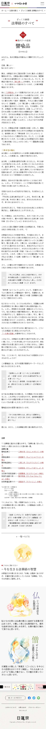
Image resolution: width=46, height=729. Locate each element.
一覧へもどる (24, 536)
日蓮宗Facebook (29, 698)
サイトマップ (23, 710)
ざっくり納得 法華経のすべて (32, 10)
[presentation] (1, 686)
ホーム (4, 10)
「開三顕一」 (18, 81)
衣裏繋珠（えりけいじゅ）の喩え (31, 473)
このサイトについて (10, 707)
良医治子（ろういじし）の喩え (30, 481)
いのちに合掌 (21, 3)
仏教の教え (14, 10)
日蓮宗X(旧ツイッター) (34, 698)
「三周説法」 (10, 92)
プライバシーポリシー (34, 707)
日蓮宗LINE (38, 698)
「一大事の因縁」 (8, 333)
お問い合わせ (22, 707)
